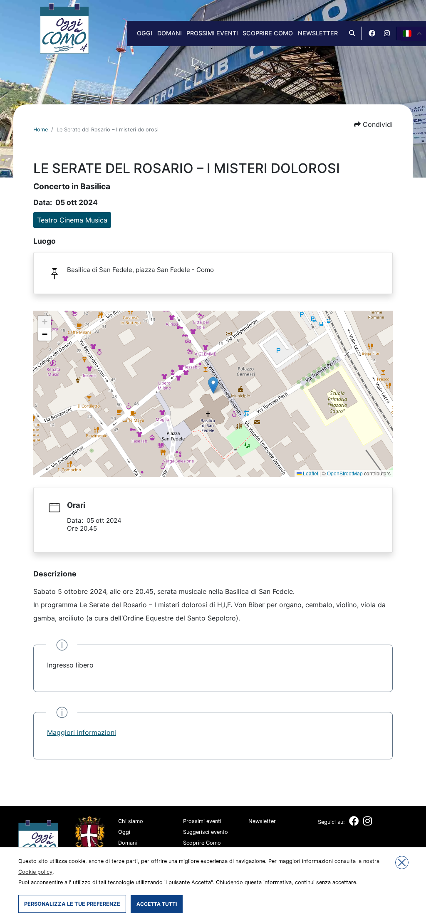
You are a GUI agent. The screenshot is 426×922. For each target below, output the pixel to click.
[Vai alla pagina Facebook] (372, 33)
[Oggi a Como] (64, 28)
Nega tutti (402, 862)
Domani (169, 33)
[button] (373, 124)
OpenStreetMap (345, 473)
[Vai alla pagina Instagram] (387, 33)
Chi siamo (130, 821)
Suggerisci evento (205, 832)
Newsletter (318, 33)
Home (40, 129)
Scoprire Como (268, 33)
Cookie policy (35, 872)
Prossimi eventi (212, 33)
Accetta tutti (156, 904)
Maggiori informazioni (81, 732)
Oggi (144, 33)
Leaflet (310, 473)
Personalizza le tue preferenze (72, 904)
